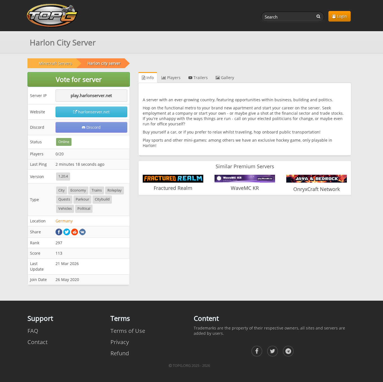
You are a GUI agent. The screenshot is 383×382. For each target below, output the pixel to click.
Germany (64, 221)
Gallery (227, 77)
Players (173, 77)
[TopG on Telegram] (288, 351)
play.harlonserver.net (91, 95)
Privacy (119, 342)
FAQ (32, 331)
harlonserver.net (93, 111)
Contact (37, 342)
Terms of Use (127, 331)
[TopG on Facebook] (257, 351)
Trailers (200, 77)
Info (149, 77)
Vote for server (79, 79)
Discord (93, 127)
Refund (119, 353)
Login (341, 16)
